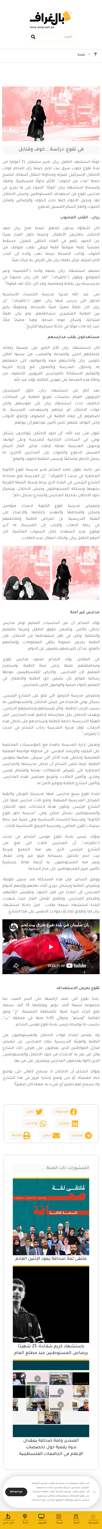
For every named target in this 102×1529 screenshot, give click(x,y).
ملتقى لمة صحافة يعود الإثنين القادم (51, 1259)
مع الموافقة (16, 1492)
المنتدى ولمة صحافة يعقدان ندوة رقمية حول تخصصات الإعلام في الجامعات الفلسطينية (51, 1448)
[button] (65, 1112)
